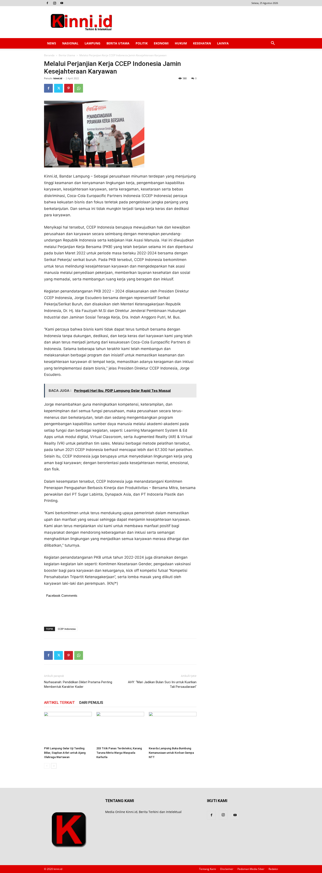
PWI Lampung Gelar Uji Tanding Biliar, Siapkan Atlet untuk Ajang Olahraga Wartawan (65, 753)
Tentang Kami (207, 869)
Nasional (70, 43)
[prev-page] (47, 766)
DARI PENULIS (91, 702)
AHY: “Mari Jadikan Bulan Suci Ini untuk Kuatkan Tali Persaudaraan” (162, 684)
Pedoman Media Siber (250, 869)
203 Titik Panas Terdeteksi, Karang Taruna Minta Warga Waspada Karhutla (119, 753)
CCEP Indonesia (67, 628)
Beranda (49, 55)
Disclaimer (226, 869)
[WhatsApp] (78, 88)
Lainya (223, 43)
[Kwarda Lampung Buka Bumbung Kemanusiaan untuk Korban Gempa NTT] (172, 728)
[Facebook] (47, 3)
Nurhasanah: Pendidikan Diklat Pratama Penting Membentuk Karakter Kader (78, 684)
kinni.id (57, 78)
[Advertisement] (198, 22)
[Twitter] (58, 88)
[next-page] (54, 766)
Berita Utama (117, 43)
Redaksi (273, 869)
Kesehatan (202, 43)
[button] (272, 44)
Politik (142, 43)
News (51, 43)
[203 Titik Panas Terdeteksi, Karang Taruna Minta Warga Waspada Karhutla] (120, 728)
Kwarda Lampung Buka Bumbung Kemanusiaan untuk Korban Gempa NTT (171, 753)
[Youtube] (61, 3)
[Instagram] (54, 3)
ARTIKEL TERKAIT (59, 702)
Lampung (92, 43)
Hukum (181, 43)
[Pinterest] (68, 88)
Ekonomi (161, 43)
